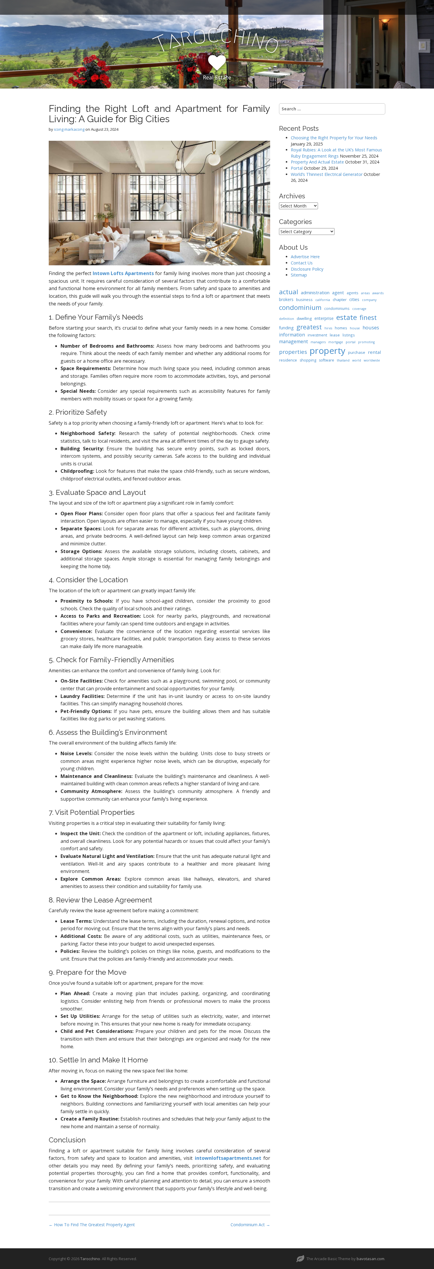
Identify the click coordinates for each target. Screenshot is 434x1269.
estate (346, 317)
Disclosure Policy (307, 269)
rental (374, 352)
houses (371, 327)
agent (338, 292)
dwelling (304, 318)
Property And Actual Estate (317, 162)
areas (365, 293)
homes (341, 328)
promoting (366, 342)
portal (350, 342)
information (292, 334)
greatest (309, 327)
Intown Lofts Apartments (123, 273)
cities (354, 299)
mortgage (335, 342)
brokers (286, 299)
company (369, 300)
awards (378, 293)
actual (288, 291)
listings (348, 335)
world (356, 360)
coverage (359, 309)
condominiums (337, 308)
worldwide (372, 360)
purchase (356, 352)
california (322, 300)
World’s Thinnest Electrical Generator (327, 174)
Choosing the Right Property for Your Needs (334, 137)
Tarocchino (90, 1258)
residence (288, 360)
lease (335, 335)
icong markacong (69, 129)
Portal (297, 168)
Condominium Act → (250, 1224)
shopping (308, 360)
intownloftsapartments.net (228, 1158)
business (304, 299)
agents (352, 292)
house (355, 328)
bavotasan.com (370, 1258)
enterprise (324, 318)
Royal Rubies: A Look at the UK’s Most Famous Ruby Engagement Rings (336, 153)
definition (286, 319)
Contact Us (302, 263)
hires (328, 328)
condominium (300, 307)
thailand (343, 360)
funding (286, 328)
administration (315, 292)
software (326, 360)
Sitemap (299, 275)
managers (318, 342)
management (293, 341)
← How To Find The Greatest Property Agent (92, 1224)
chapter (340, 299)
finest (368, 317)
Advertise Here (305, 256)
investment (317, 335)
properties (293, 352)
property (327, 351)
